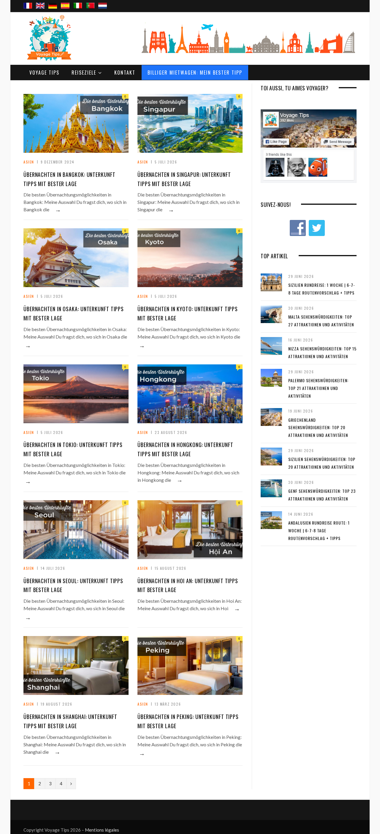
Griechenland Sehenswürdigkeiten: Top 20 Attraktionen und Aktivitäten (318, 427)
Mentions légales (102, 830)
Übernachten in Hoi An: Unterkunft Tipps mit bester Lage (187, 585)
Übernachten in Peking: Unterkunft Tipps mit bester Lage (188, 721)
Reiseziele (84, 72)
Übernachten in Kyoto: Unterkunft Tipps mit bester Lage (187, 313)
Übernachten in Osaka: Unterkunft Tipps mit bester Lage (73, 313)
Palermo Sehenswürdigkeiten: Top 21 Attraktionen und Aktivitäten (318, 388)
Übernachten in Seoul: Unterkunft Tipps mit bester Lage (73, 585)
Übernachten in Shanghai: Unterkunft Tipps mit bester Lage (70, 721)
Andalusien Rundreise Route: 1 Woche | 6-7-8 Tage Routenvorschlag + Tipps (319, 530)
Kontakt (124, 72)
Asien (28, 161)
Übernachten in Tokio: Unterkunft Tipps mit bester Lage (73, 449)
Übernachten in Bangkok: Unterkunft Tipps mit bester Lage (69, 179)
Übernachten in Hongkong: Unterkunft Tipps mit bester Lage (185, 449)
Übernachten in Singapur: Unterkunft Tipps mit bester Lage (184, 179)
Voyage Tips (44, 72)
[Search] (349, 0)
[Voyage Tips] (48, 38)
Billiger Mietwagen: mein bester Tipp (195, 72)
